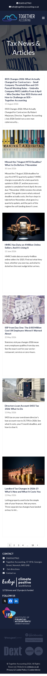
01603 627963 (24, 3)
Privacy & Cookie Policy (17, 670)
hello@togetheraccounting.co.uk (25, 7)
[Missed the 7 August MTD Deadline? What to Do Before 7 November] (23, 143)
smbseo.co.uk (33, 667)
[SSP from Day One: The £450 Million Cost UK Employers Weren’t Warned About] (23, 309)
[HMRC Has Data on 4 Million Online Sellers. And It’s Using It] (23, 226)
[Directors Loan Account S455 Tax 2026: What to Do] (23, 390)
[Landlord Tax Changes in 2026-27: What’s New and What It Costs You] (23, 470)
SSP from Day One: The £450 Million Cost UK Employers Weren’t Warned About (23, 330)
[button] (43, 18)
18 (33, 545)
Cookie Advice (34, 670)
